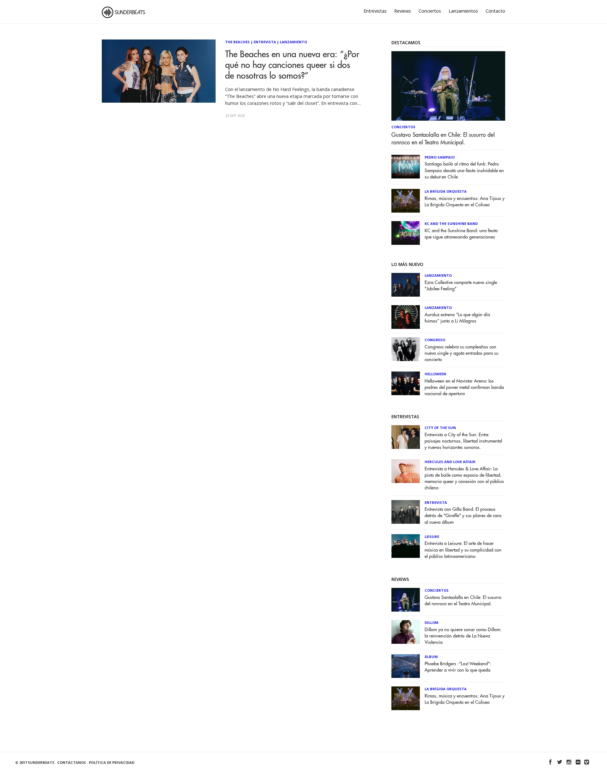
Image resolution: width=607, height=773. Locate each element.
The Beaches (237, 41)
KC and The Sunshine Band (451, 223)
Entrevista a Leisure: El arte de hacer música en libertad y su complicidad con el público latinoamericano (463, 550)
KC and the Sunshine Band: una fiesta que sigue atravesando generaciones (461, 233)
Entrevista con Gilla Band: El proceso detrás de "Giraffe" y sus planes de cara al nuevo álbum (463, 515)
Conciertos (430, 11)
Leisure (432, 536)
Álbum (431, 656)
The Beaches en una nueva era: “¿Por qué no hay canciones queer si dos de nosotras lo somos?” (292, 65)
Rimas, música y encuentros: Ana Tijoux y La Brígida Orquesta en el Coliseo (465, 201)
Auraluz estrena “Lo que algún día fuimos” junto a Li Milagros (457, 317)
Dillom (431, 622)
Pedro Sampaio (440, 157)
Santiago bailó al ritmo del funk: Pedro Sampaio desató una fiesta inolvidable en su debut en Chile (464, 170)
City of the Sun (440, 427)
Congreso (435, 339)
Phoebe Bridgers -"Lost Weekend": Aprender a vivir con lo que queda (458, 667)
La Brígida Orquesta (446, 191)
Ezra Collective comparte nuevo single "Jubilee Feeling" (461, 285)
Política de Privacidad (111, 762)
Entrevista (265, 41)
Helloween (435, 373)
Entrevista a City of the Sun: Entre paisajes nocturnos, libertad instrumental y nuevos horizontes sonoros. (463, 441)
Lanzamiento (293, 41)
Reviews (402, 11)
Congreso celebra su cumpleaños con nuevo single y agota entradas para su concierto (461, 353)
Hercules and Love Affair (450, 461)
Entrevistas (375, 11)
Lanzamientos (463, 11)
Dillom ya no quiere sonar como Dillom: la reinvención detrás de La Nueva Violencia (463, 636)
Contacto (495, 11)
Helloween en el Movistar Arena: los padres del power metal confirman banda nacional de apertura (464, 387)
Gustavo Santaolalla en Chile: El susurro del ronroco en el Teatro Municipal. (443, 138)
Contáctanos (71, 762)
